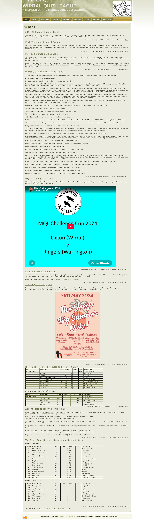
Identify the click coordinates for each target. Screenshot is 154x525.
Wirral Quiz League (50, 5)
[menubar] (68, 19)
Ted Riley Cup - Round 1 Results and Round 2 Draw (54, 440)
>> (68, 508)
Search (38, 1)
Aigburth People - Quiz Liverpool (68, 279)
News (126, 39)
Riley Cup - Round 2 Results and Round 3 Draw (51, 367)
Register (46, 1)
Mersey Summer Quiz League (41, 54)
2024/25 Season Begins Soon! (42, 32)
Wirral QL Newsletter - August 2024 (45, 72)
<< (40, 508)
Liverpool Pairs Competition (40, 271)
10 (63, 508)
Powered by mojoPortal (85, 516)
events (122, 51)
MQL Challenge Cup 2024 (39, 178)
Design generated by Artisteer (106, 516)
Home (24, 1)
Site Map (31, 1)
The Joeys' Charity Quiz (38, 284)
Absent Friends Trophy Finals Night (45, 409)
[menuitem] (26, 19)
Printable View (53, 516)
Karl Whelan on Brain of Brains (42, 42)
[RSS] (25, 517)
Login (53, 1)
